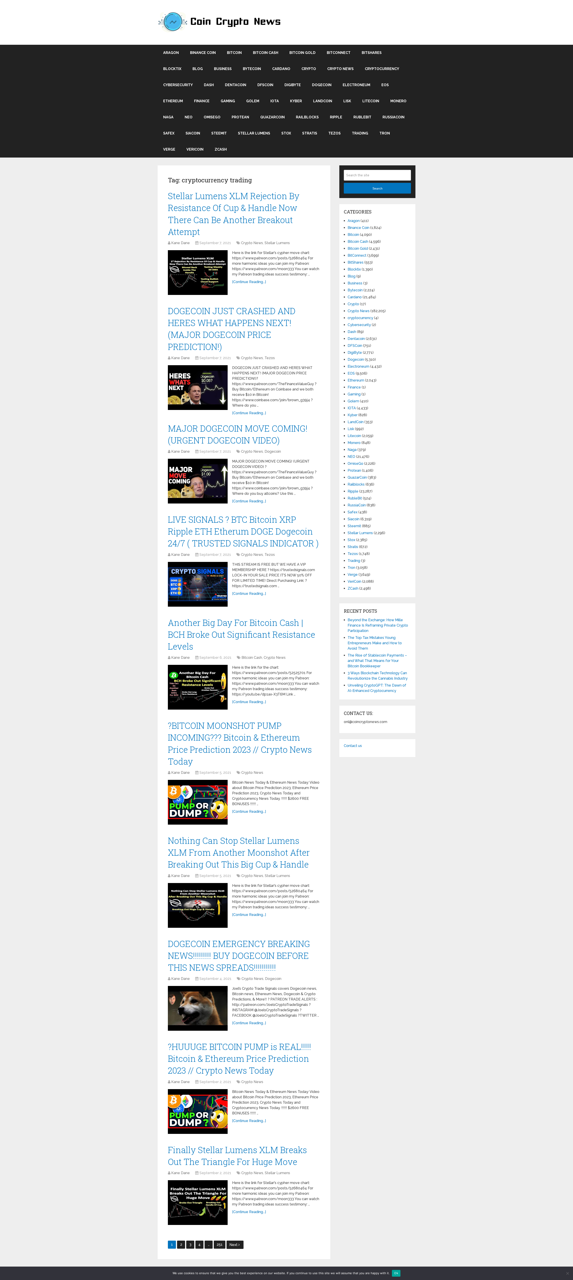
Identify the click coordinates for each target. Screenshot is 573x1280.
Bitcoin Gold (302, 53)
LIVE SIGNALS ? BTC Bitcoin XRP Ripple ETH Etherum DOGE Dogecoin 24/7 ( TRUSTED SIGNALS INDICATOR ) (243, 531)
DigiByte (292, 85)
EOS (385, 85)
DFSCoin (265, 85)
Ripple (336, 117)
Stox (286, 133)
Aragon (171, 53)
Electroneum (356, 85)
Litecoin (370, 101)
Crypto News (340, 69)
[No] (567, 1273)
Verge (169, 149)
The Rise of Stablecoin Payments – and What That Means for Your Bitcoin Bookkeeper (377, 660)
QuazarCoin (272, 117)
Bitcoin (234, 53)
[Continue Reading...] (249, 282)
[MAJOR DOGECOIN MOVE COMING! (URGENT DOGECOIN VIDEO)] (198, 481)
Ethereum (173, 101)
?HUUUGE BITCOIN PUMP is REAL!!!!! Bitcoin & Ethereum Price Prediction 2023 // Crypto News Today (239, 1058)
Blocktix (172, 69)
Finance (202, 101)
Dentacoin (235, 85)
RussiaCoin (393, 117)
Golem (252, 101)
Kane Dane (180, 243)
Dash (209, 85)
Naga (168, 117)
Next (233, 1245)
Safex (168, 133)
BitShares (372, 53)
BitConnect (339, 53)
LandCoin (322, 101)
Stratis (309, 133)
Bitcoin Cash (265, 53)
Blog (197, 69)
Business (223, 69)
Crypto (308, 69)
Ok (396, 1273)
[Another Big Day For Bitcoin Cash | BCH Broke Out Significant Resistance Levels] (198, 687)
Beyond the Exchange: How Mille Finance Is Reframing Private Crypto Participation (378, 625)
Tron (384, 133)
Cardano (281, 69)
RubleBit (362, 117)
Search (377, 188)
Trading (360, 133)
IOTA (274, 101)
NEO (188, 117)
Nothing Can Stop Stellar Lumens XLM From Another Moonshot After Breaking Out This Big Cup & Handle (239, 852)
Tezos (334, 133)
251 (219, 1244)
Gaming (228, 101)
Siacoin (193, 133)
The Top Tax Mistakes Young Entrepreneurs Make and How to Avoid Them (375, 643)
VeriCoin (194, 149)
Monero (398, 101)
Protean (240, 117)
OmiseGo (212, 117)
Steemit (219, 133)
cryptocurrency (382, 69)
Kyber (296, 101)
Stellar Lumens (254, 133)
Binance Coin (203, 53)
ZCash (221, 149)
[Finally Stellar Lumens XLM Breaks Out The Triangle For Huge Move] (198, 1202)
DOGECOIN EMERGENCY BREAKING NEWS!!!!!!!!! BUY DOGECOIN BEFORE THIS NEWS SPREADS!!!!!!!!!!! (239, 955)
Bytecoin (252, 69)
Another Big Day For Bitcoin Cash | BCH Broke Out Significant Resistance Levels (241, 634)
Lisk (347, 101)
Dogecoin (321, 85)
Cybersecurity (178, 85)
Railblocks (307, 117)
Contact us (353, 746)
